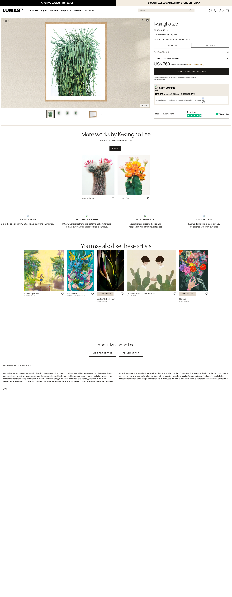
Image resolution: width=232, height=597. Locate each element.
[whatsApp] (210, 10)
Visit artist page (102, 353)
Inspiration (66, 10)
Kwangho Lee (166, 23)
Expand (143, 20)
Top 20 (44, 10)
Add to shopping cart (191, 72)
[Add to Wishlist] (147, 20)
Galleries (78, 10)
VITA (5, 389)
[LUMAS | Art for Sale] (13, 10)
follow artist (131, 353)
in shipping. (190, 77)
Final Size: (161, 52)
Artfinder (54, 10)
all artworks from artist (116, 141)
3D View (144, 105)
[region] (116, 178)
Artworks (33, 10)
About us (89, 10)
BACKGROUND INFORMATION (17, 365)
